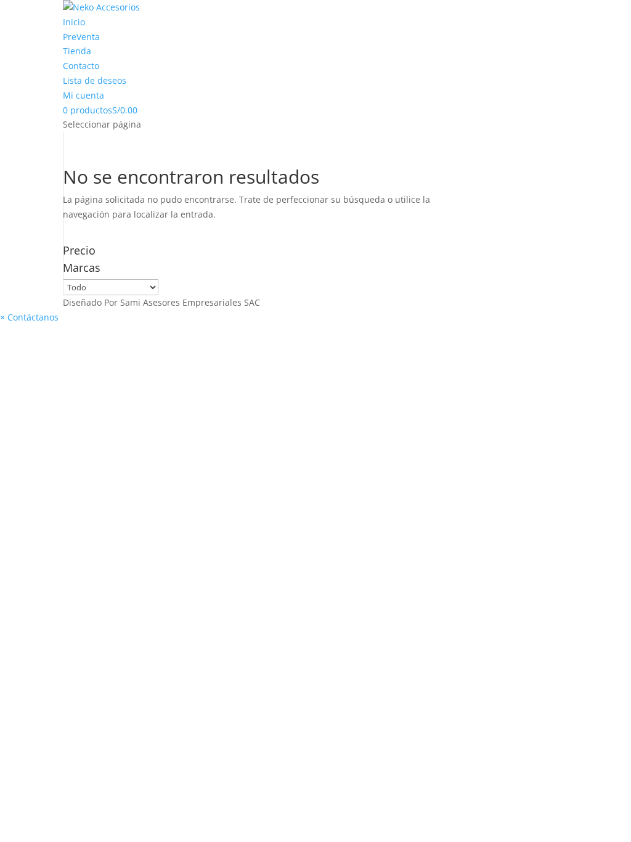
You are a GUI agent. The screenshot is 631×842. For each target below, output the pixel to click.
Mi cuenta (83, 95)
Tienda (77, 51)
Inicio (74, 22)
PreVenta (81, 37)
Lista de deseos (94, 80)
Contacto (81, 66)
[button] (29, 317)
